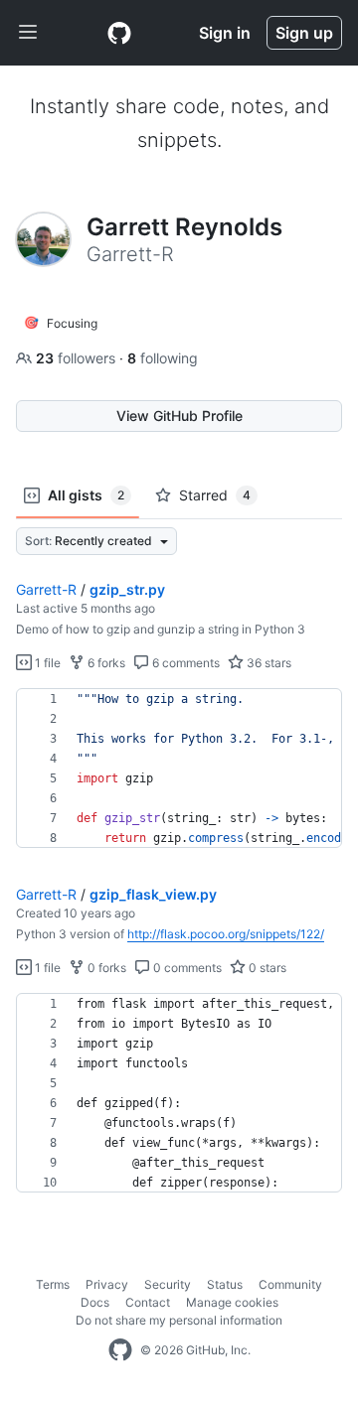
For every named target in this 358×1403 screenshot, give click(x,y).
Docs (95, 1302)
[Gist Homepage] (119, 33)
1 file (46, 662)
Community (290, 1284)
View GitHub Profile (179, 415)
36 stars (267, 662)
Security (167, 1284)
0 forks (105, 967)
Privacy (107, 1284)
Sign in (225, 33)
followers (77, 358)
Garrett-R (46, 589)
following (162, 358)
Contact (147, 1302)
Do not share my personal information (179, 1320)
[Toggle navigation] (28, 33)
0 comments (186, 967)
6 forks (105, 662)
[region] (179, 768)
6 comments (184, 662)
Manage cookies (232, 1302)
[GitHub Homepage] (120, 1350)
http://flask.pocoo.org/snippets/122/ (225, 933)
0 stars (266, 967)
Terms (53, 1284)
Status (225, 1284)
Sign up (304, 33)
